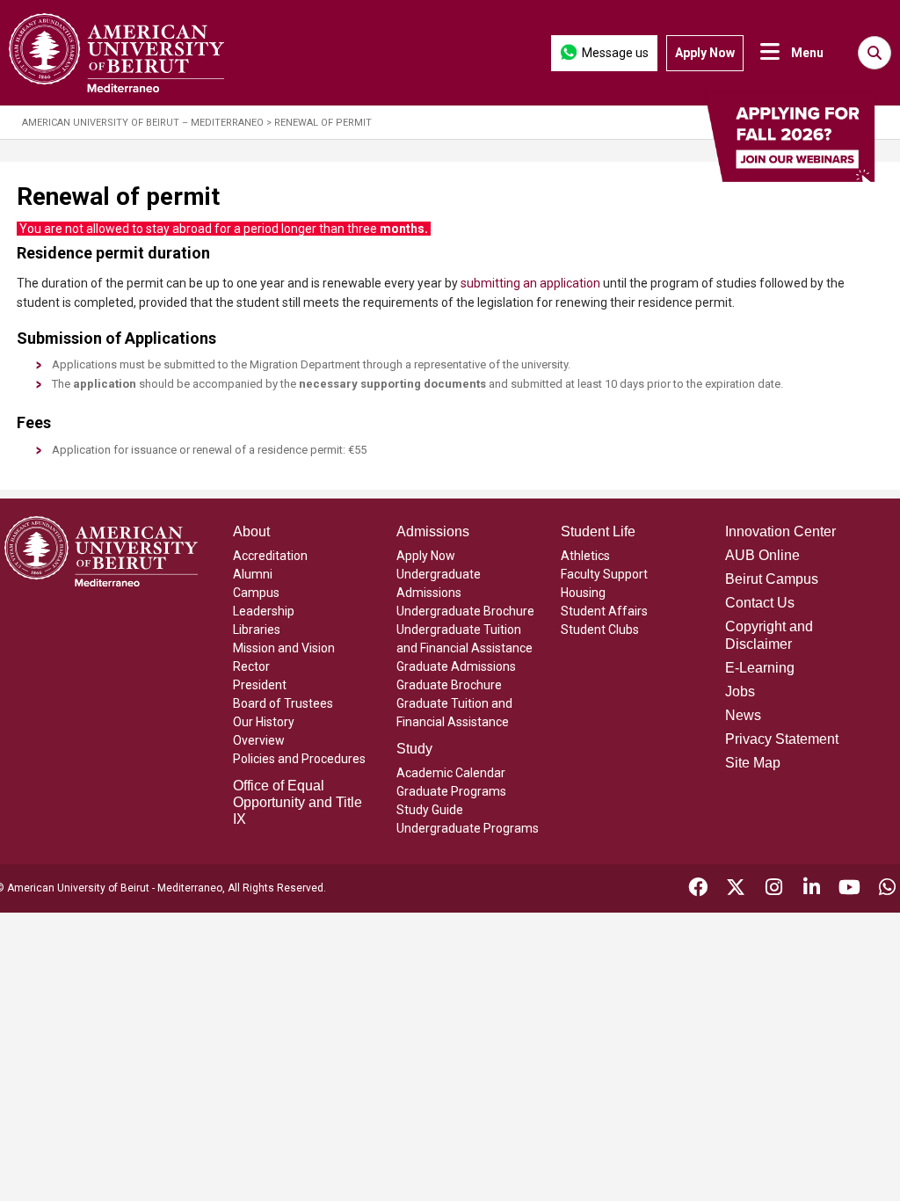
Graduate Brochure (449, 685)
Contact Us (760, 602)
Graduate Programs (451, 791)
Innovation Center (780, 531)
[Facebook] (698, 890)
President (260, 685)
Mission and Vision (284, 648)
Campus (256, 593)
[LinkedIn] (811, 890)
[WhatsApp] (887, 890)
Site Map (752, 762)
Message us (615, 53)
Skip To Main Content (323, 53)
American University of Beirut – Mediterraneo (143, 122)
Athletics (585, 556)
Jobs (740, 691)
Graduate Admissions (456, 666)
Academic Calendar (450, 773)
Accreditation (270, 556)
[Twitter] (735, 890)
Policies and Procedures (299, 759)
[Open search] (874, 52)
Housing (583, 593)
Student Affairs (604, 611)
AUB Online (762, 555)
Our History (263, 722)
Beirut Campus (771, 578)
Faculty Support (604, 574)
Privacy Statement (781, 739)
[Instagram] (774, 890)
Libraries (256, 629)
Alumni (252, 574)
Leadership (263, 611)
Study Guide (429, 810)
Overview (259, 740)
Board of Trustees (283, 703)
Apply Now (705, 53)
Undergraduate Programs (467, 828)
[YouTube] (849, 890)
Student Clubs (600, 629)
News (743, 715)
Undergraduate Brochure (465, 611)
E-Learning (760, 667)
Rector (251, 666)
